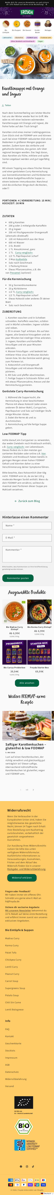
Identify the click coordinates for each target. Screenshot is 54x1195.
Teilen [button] (8, 105)
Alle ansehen (27, 683)
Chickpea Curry (13, 959)
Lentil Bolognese (14, 1009)
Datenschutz (12, 1072)
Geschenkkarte (13, 1043)
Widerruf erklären (22, 877)
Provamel (15, 272)
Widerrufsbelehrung (16, 1079)
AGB (7, 1065)
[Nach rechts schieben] (33, 790)
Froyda (20, 1190)
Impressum (11, 1057)
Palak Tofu (11, 952)
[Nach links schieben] (21, 790)
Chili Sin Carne (13, 1002)
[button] (6, 12)
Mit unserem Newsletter (18, 910)
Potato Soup (12, 995)
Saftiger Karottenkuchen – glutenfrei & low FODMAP (26, 746)
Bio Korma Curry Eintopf (39, 627)
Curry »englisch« (24, 252)
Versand (9, 1086)
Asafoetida (21, 259)
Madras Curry (12, 938)
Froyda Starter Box (39, 668)
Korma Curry (12, 945)
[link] (5, 27)
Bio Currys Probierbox (14, 668)
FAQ (7, 1029)
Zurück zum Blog (29, 501)
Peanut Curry (12, 974)
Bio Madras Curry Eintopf (14, 628)
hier (44, 453)
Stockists (10, 1050)
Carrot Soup (11, 981)
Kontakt (9, 1036)
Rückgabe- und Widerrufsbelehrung (26, 869)
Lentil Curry (11, 967)
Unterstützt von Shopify (33, 1190)
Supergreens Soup (15, 988)
